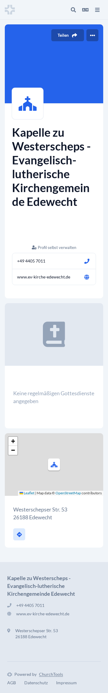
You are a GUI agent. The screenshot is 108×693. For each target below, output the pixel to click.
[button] (54, 464)
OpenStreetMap (68, 493)
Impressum (66, 682)
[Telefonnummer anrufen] (86, 261)
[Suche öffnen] (73, 10)
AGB (11, 682)
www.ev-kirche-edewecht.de (43, 276)
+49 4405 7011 (31, 260)
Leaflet (28, 493)
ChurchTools (51, 674)
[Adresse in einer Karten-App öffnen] (19, 534)
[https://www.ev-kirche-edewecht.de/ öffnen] (86, 277)
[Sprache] (85, 10)
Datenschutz (36, 682)
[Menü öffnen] (97, 10)
